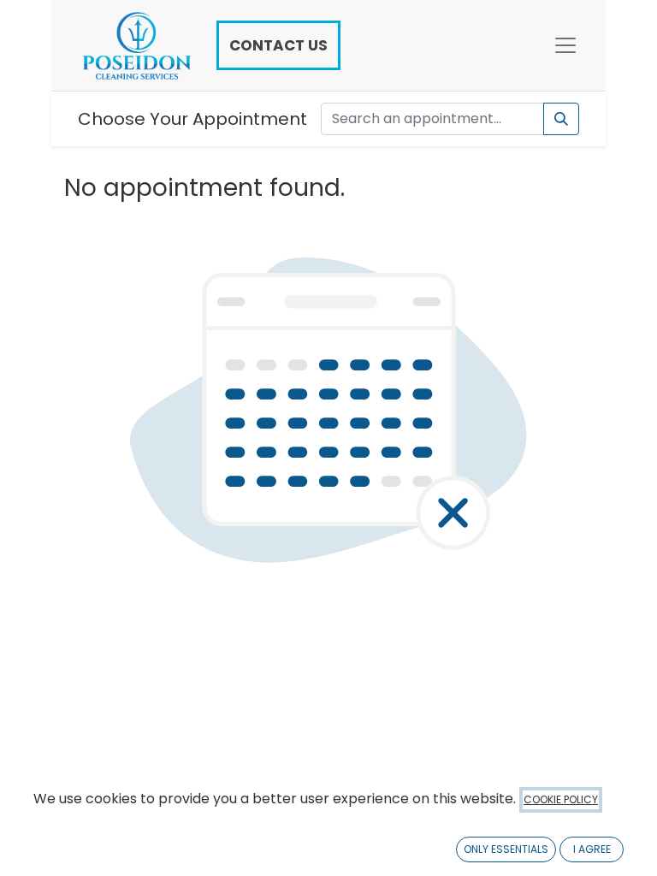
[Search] (561, 119)
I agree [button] (592, 849)
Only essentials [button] (506, 849)
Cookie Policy (561, 799)
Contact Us (278, 45)
